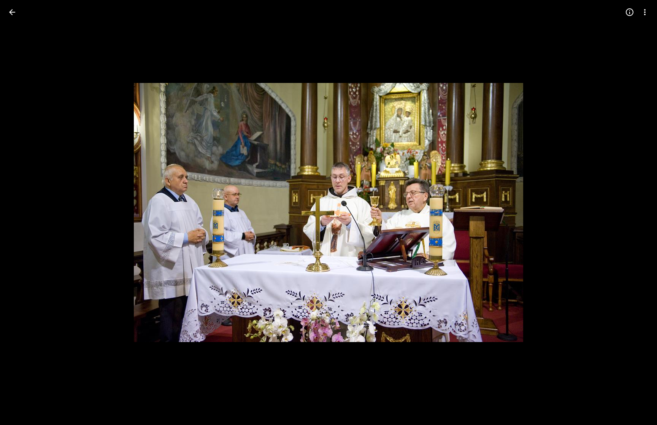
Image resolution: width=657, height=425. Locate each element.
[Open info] (629, 12)
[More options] (644, 12)
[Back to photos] (12, 12)
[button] (21, 212)
